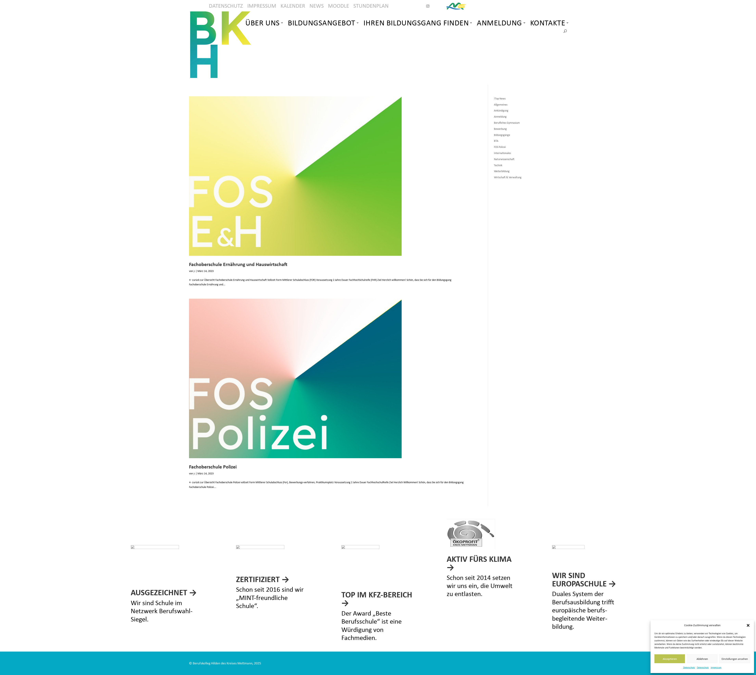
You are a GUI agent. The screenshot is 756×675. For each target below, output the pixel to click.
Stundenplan (371, 7)
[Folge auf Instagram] (428, 6)
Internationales (502, 153)
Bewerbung (500, 129)
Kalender (293, 7)
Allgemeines (500, 104)
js (194, 271)
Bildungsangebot (321, 23)
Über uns (263, 23)
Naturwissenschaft (504, 159)
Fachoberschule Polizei (213, 467)
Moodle (338, 7)
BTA (496, 141)
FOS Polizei (500, 147)
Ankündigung (501, 110)
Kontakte (547, 23)
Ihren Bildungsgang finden (416, 23)
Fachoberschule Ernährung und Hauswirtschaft (238, 264)
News (316, 7)
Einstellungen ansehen (735, 659)
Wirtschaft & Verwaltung (508, 177)
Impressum (716, 667)
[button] (748, 625)
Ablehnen (702, 659)
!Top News (500, 98)
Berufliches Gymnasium (507, 122)
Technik (498, 165)
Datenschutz (689, 667)
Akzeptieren (670, 659)
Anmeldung (499, 23)
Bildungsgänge (502, 135)
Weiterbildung (502, 171)
